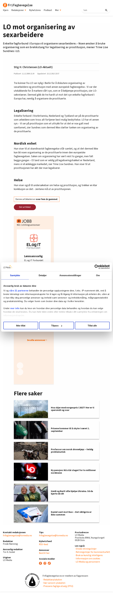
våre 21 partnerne (19, 290)
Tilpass (55, 325)
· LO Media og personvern (87, 561)
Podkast (48, 10)
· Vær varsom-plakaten (54, 583)
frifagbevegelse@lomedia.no (17, 535)
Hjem (5, 10)
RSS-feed (43, 544)
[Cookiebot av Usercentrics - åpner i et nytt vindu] (97, 267)
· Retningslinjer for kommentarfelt (92, 552)
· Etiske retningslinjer (86, 548)
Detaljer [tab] (43, 275)
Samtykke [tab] (15, 275)
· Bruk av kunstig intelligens (89, 555)
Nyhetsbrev (35, 10)
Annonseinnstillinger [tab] (70, 275)
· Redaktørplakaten (52, 579)
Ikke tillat (20, 325)
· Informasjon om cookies (87, 558)
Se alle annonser (36, 340)
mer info (14, 308)
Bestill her (44, 553)
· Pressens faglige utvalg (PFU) (58, 586)
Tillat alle (92, 325)
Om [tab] (98, 275)
